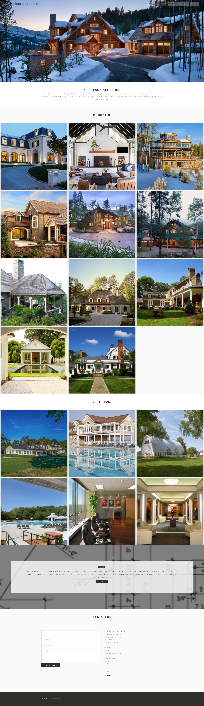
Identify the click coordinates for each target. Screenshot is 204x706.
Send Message (50, 665)
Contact (194, 4)
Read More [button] (102, 582)
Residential (161, 4)
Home (151, 4)
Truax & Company (55, 698)
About (185, 4)
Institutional (175, 4)
